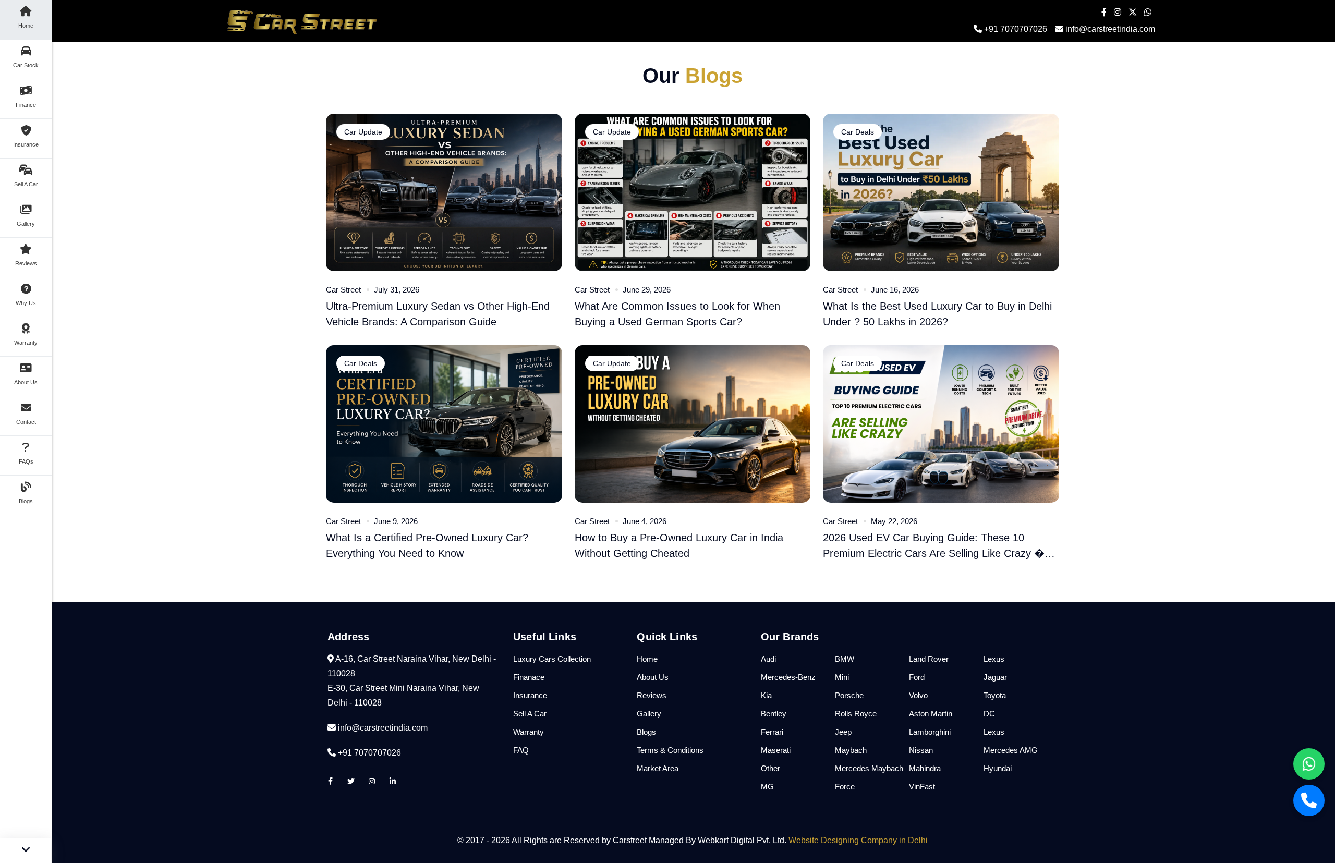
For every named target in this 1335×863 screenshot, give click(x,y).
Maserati (776, 750)
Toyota (995, 695)
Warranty (528, 731)
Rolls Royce (856, 713)
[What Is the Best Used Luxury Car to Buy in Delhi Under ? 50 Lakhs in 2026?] (941, 191)
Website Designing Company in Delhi (858, 840)
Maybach (851, 750)
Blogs (646, 731)
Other (770, 768)
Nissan (921, 750)
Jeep (843, 731)
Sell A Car (530, 713)
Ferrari (772, 731)
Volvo (918, 695)
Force (845, 786)
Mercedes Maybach (869, 768)
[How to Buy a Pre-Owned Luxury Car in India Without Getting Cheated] (693, 423)
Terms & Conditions (670, 750)
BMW (844, 658)
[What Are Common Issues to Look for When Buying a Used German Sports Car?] (693, 191)
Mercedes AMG (1011, 750)
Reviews (651, 695)
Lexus (994, 658)
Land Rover (929, 658)
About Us (653, 677)
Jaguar (995, 677)
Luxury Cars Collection (552, 658)
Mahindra (925, 768)
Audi (768, 658)
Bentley (773, 713)
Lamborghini (930, 731)
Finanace (528, 677)
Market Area (657, 768)
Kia (766, 695)
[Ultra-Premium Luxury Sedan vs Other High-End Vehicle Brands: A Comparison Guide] (444, 191)
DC (989, 713)
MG (767, 786)
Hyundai (998, 768)
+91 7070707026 (1014, 29)
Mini (842, 677)
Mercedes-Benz (788, 677)
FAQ (521, 750)
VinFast (922, 786)
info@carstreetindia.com (1110, 29)
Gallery (649, 713)
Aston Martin (930, 713)
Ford (917, 677)
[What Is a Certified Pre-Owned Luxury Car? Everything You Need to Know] (444, 423)
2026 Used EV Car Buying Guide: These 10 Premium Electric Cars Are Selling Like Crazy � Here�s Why (934, 553)
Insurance (530, 695)
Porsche (849, 695)
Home (647, 658)
